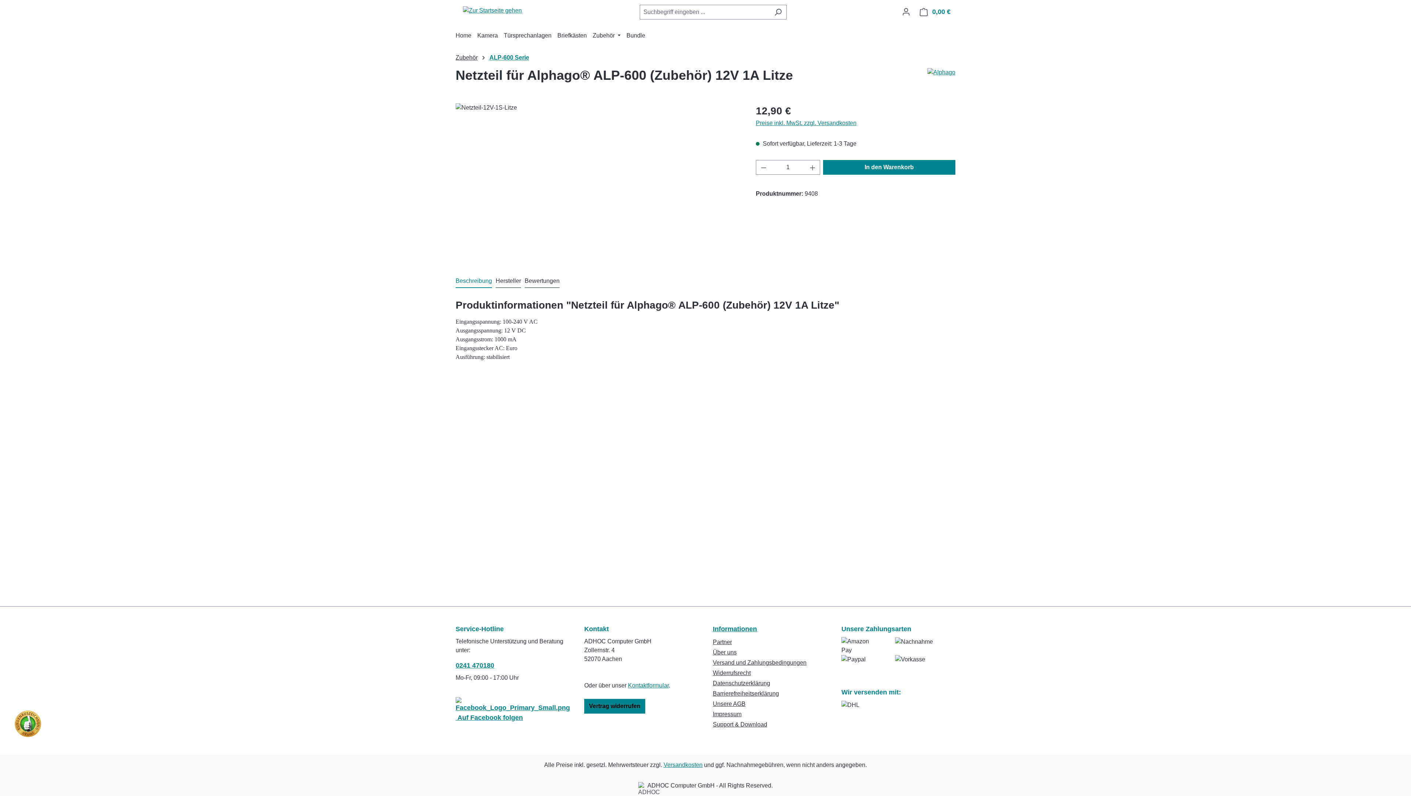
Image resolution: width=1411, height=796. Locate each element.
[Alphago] (941, 72)
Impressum (727, 714)
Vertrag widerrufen (614, 706)
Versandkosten (683, 765)
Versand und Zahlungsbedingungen (760, 663)
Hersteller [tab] (508, 281)
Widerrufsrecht (732, 673)
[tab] (474, 281)
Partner (722, 642)
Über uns (725, 652)
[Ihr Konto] (906, 11)
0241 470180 (475, 665)
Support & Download (740, 724)
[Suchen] (778, 12)
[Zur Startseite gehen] (492, 10)
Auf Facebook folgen (489, 717)
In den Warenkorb (889, 167)
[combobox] (705, 12)
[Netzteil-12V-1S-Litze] (598, 182)
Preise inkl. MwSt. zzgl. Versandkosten (806, 123)
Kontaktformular (648, 685)
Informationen (735, 629)
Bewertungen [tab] (542, 281)
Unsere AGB (729, 704)
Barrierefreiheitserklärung (746, 693)
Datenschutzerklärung (741, 683)
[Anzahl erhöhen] (813, 167)
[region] (598, 182)
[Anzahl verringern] (763, 167)
